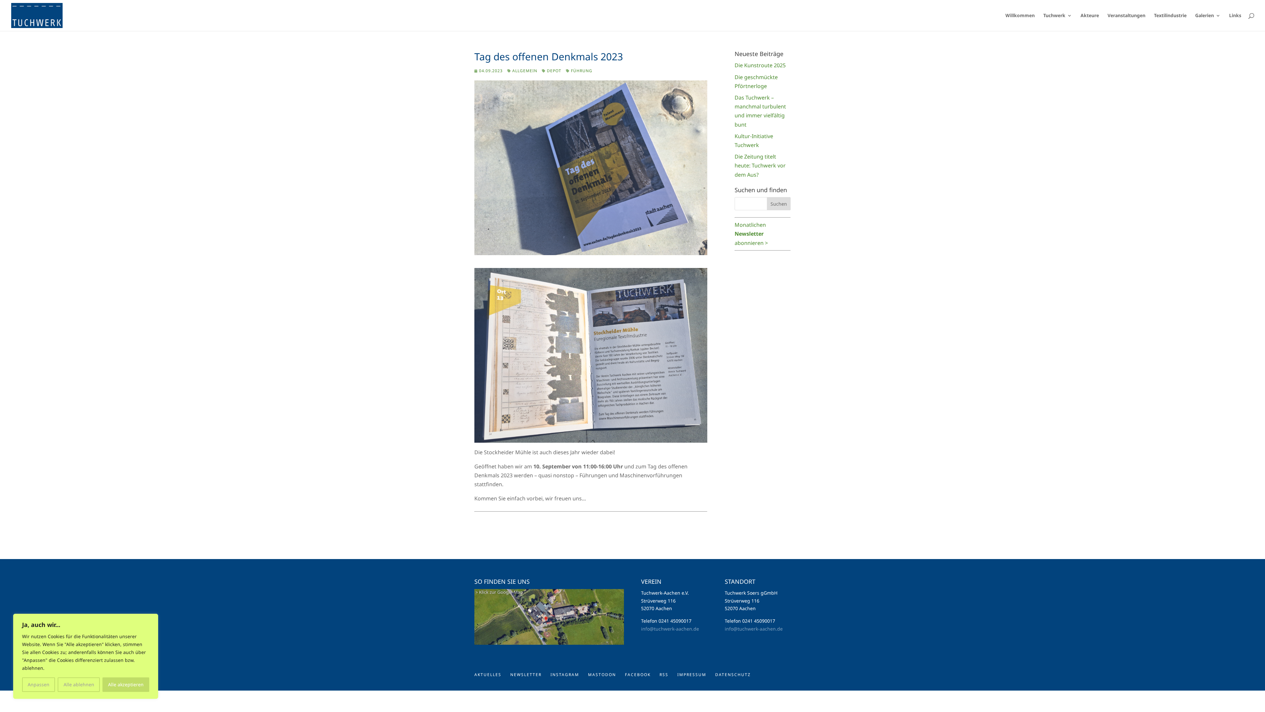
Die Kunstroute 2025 (760, 65)
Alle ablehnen (79, 684)
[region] (85, 656)
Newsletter (526, 674)
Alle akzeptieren (126, 684)
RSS (664, 674)
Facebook (638, 674)
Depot (554, 71)
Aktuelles (487, 674)
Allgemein (524, 71)
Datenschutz (733, 674)
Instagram (564, 674)
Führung (581, 71)
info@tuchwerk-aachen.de (670, 629)
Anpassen (38, 684)
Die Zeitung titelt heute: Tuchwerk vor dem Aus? (760, 165)
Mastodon (602, 674)
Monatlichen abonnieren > (751, 233)
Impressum (691, 674)
